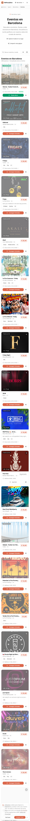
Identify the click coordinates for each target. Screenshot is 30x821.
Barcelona (15, 7)
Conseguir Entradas (14, 133)
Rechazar (7, 817)
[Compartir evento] (26, 66)
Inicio (4, 7)
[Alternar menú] (27, 2)
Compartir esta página (16, 43)
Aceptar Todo (19, 817)
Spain (9, 7)
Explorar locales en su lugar (15, 38)
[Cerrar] (27, 817)
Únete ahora (14, 95)
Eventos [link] (22, 7)
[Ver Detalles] (25, 95)
